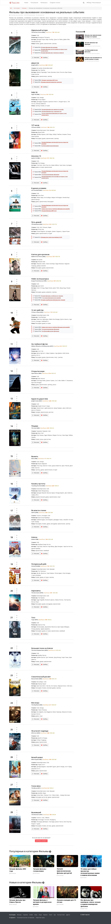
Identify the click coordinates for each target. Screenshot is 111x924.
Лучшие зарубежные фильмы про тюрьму (53, 300)
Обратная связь (40, 917)
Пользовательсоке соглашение (25, 917)
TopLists (15, 3)
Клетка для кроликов (40, 254)
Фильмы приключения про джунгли (51, 82)
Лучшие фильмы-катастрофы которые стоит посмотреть (54, 50)
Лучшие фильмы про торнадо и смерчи (52, 52)
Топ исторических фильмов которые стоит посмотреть (54, 114)
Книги (50, 914)
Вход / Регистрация (94, 2)
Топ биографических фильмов (50, 145)
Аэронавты (36, 591)
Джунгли (35, 63)
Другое (68, 914)
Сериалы (25, 914)
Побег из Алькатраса (40, 279)
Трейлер (45, 57)
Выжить (34, 456)
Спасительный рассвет (41, 677)
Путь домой (36, 222)
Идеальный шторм (39, 30)
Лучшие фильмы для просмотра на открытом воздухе (55, 143)
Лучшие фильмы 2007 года (49, 210)
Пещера (34, 426)
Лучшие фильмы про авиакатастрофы (53, 109)
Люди (40, 914)
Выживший (36, 812)
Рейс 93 (34, 92)
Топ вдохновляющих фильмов (50, 174)
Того (33, 617)
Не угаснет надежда (39, 731)
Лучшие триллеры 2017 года (50, 80)
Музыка (45, 914)
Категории (44, 2)
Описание (36, 57)
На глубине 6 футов (39, 344)
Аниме (31, 914)
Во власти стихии (38, 510)
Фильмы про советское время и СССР (51, 237)
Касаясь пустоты (38, 484)
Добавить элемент (41, 841)
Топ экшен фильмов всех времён (51, 298)
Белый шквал (37, 757)
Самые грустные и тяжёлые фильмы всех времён (56, 209)
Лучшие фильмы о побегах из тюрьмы (52, 296)
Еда (55, 914)
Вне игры (35, 703)
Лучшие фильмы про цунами (49, 47)
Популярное (34, 2)
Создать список (55, 2)
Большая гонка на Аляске (42, 648)
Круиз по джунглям (39, 399)
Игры (35, 914)
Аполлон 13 (36, 156)
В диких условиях (38, 188)
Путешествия (61, 914)
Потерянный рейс (38, 564)
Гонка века (36, 786)
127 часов (35, 125)
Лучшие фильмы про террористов (51, 111)
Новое (26, 2)
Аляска (34, 537)
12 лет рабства (37, 310)
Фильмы (24, 8)
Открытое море (37, 371)
